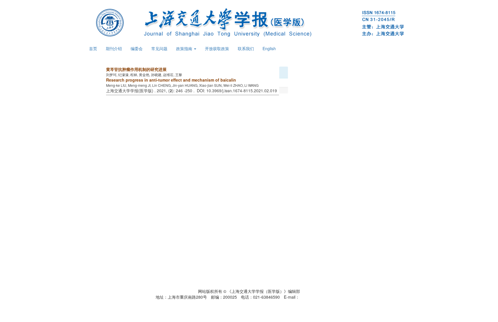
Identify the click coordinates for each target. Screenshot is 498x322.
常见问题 (159, 48)
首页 (93, 48)
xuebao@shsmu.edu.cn (321, 297)
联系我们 (246, 48)
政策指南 (184, 48)
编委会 (137, 48)
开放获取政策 (217, 48)
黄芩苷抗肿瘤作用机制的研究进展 (136, 69)
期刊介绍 (114, 48)
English (269, 48)
